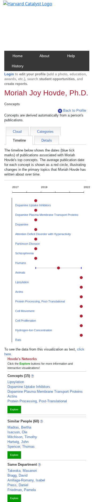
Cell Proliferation (25, 320)
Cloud (17, 132)
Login (9, 74)
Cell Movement (24, 311)
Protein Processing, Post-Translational (40, 301)
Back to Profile (74, 110)
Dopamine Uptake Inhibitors (33, 205)
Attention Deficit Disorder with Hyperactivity (43, 234)
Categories (45, 132)
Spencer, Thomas (21, 447)
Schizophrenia (24, 253)
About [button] (44, 56)
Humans (20, 262)
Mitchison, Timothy (22, 437)
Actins (19, 291)
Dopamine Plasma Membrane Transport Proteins (46, 214)
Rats (18, 339)
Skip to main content (22, 6)
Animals (20, 272)
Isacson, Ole (17, 432)
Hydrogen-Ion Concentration (33, 330)
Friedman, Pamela (21, 490)
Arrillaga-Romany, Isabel (26, 480)
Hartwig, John (18, 442)
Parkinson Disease (27, 243)
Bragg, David (17, 475)
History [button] (17, 66)
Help (71, 56)
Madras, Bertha (19, 427)
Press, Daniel (17, 485)
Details (46, 140)
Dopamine (21, 224)
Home (18, 56)
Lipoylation (22, 282)
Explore (14, 409)
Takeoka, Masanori (22, 471)
